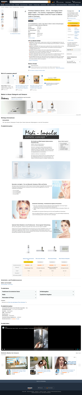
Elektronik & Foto (71, 4)
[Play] (2, 349)
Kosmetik (2, 7)
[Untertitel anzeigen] (26, 358)
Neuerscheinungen (24, 4)
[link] (22, 79)
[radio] (2, 11)
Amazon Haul (7, 4)
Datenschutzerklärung (30, 391)
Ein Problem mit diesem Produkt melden (37, 70)
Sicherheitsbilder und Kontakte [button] (7, 284)
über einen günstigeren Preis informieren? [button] (17, 302)
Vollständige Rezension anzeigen (35, 328)
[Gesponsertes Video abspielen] (41, 363)
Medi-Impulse (76, 29)
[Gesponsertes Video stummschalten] (26, 368)
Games (77, 4)
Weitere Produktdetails (33, 60)
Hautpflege (7, 7)
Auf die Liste (69, 53)
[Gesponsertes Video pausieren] (26, 365)
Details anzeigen (49, 85)
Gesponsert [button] (78, 114)
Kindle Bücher (43, 4)
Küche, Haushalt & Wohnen (62, 4)
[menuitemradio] (77, 349)
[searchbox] (30, 2)
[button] (3, 5)
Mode (48, 4)
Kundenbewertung (8, 328)
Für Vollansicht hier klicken (15, 33)
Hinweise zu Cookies (42, 391)
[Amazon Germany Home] (30, 388)
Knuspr (13, 4)
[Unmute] (79, 349)
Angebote (30, 4)
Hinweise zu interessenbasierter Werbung (54, 391)
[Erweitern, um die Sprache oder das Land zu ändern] (44, 387)
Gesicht (10, 7)
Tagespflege (22, 7)
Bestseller (17, 4)
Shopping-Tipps (37, 4)
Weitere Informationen (60, 68)
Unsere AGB (24, 391)
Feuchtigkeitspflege (16, 7)
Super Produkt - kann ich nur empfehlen (20, 328)
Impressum (37, 391)
